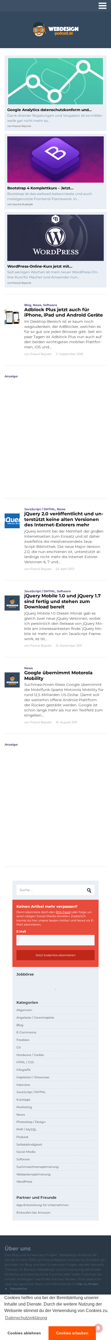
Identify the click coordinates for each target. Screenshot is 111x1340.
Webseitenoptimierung (33, 1174)
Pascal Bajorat (21, 126)
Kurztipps (23, 1099)
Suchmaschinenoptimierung (37, 1167)
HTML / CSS (25, 1062)
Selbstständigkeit (29, 1144)
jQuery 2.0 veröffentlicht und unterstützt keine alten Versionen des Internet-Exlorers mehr (63, 519)
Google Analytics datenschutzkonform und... (49, 110)
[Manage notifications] (98, 1328)
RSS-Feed (63, 912)
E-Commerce (26, 1032)
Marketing (24, 1107)
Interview (23, 1085)
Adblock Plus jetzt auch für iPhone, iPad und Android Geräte (63, 312)
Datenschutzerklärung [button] (26, 1318)
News (37, 305)
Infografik (23, 1070)
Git (18, 1047)
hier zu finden (88, 1284)
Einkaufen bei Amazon (33, 1212)
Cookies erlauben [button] (72, 1333)
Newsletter (18, 1288)
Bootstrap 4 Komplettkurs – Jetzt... (40, 188)
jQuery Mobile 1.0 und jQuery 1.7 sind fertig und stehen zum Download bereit (62, 601)
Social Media (26, 1152)
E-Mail (21, 931)
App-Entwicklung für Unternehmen (42, 1205)
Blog (27, 305)
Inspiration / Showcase (32, 1077)
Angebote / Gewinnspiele (35, 1017)
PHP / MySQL (26, 1129)
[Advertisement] (55, 433)
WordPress (24, 1181)
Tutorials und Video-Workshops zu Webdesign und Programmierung (55, 29)
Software (50, 305)
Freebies (22, 1040)
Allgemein (24, 1010)
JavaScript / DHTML (39, 509)
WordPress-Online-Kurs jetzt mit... (39, 266)
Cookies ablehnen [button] (24, 1333)
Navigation (102, 6)
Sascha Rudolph (22, 204)
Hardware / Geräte (30, 1055)
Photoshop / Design (31, 1122)
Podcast (22, 1137)
